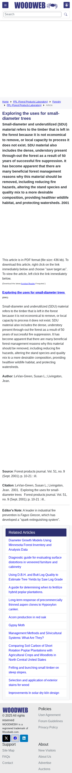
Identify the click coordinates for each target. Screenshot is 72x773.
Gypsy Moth (17, 625)
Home (5, 101)
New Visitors (47, 750)
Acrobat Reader (28, 283)
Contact (7, 762)
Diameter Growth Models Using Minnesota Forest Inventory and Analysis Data (30, 545)
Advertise (44, 762)
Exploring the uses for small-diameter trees (33, 292)
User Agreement (49, 715)
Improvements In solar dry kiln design (34, 692)
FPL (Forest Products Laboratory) (30, 101)
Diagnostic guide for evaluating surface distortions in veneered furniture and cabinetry (35, 562)
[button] (6, 738)
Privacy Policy (48, 727)
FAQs (6, 756)
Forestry (56, 101)
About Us (44, 756)
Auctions (44, 769)
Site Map (8, 750)
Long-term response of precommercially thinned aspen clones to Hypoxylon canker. (35, 604)
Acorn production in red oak (27, 617)
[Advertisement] (36, 59)
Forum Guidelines (50, 721)
